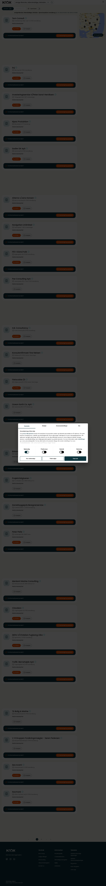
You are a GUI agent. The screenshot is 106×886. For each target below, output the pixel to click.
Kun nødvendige (30, 458)
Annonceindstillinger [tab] (62, 425)
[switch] (44, 452)
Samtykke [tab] (26, 426)
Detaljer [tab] (44, 425)
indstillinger (81, 439)
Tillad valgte (53, 458)
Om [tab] (79, 425)
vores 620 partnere (28, 433)
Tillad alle (75, 458)
